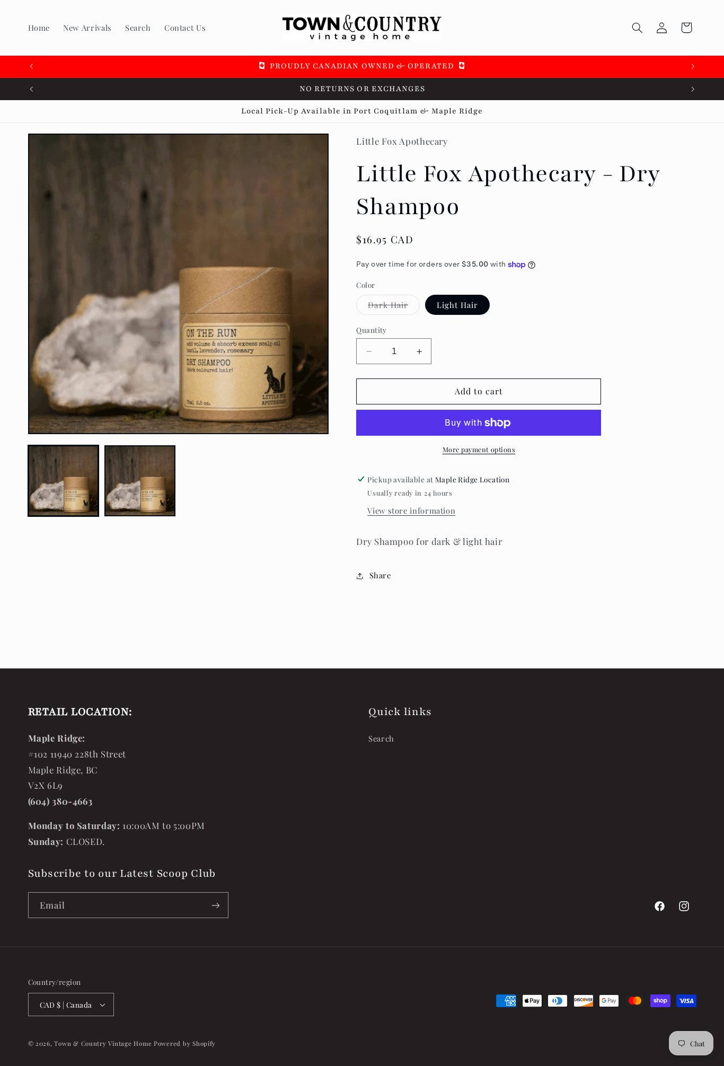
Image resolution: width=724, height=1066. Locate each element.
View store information (411, 510)
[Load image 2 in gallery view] (139, 480)
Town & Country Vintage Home (103, 1043)
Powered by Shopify (185, 1043)
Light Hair (458, 304)
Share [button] (380, 575)
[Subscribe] (215, 905)
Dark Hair (393, 307)
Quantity (371, 329)
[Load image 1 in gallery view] (63, 480)
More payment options (479, 449)
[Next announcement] (692, 66)
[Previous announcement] (31, 66)
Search (381, 738)
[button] (637, 27)
